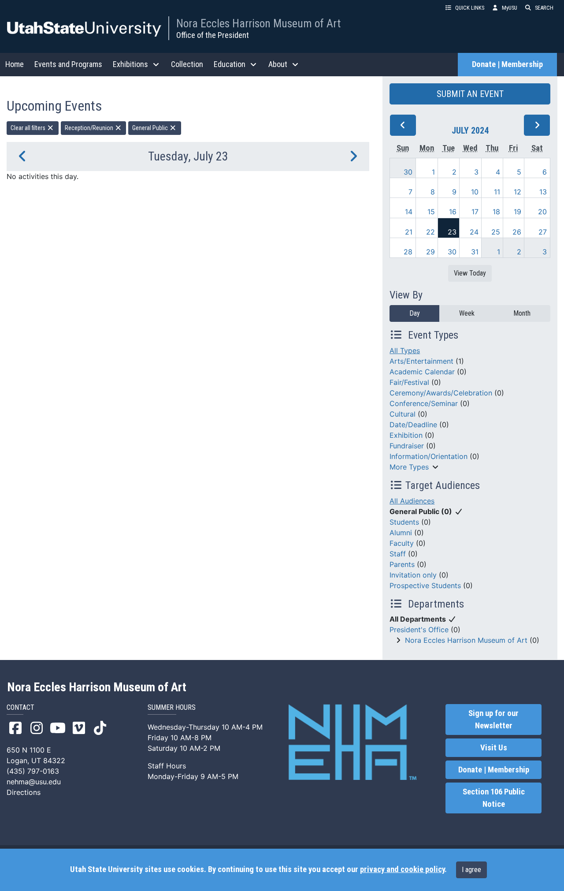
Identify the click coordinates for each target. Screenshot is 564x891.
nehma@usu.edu (34, 781)
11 (497, 191)
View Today (470, 273)
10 (475, 191)
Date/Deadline (413, 424)
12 (517, 191)
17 (475, 211)
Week (467, 313)
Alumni (401, 532)
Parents (402, 564)
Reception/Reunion (90, 127)
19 (517, 211)
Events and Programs (68, 64)
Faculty (402, 543)
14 (408, 211)
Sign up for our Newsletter (493, 719)
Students (404, 522)
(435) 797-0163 (33, 771)
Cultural (403, 414)
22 (430, 231)
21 (408, 231)
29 (430, 251)
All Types (405, 350)
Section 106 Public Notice (494, 798)
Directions (24, 792)
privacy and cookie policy (402, 869)
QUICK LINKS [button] (469, 7)
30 (408, 172)
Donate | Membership (507, 64)
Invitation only (413, 574)
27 (542, 231)
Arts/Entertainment (421, 361)
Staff (398, 553)
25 (495, 231)
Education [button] (229, 64)
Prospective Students (425, 585)
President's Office (419, 629)
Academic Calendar (422, 371)
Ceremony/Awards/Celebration (441, 392)
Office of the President (212, 35)
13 (543, 191)
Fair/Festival (409, 382)
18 (496, 211)
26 (516, 231)
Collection (187, 64)
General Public (150, 127)
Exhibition (406, 435)
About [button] (277, 64)
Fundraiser (407, 445)
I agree (471, 869)
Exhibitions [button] (130, 64)
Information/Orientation (429, 456)
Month (522, 313)
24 (474, 231)
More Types (409, 466)
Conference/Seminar (424, 403)
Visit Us (493, 748)
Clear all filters (29, 127)
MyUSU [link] (509, 7)
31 (475, 251)
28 (408, 251)
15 (431, 211)
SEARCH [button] (544, 7)
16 (452, 211)
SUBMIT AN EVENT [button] (470, 94)
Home (14, 64)
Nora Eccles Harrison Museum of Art (258, 23)
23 (452, 231)
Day (414, 313)
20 (542, 211)
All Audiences (412, 500)
